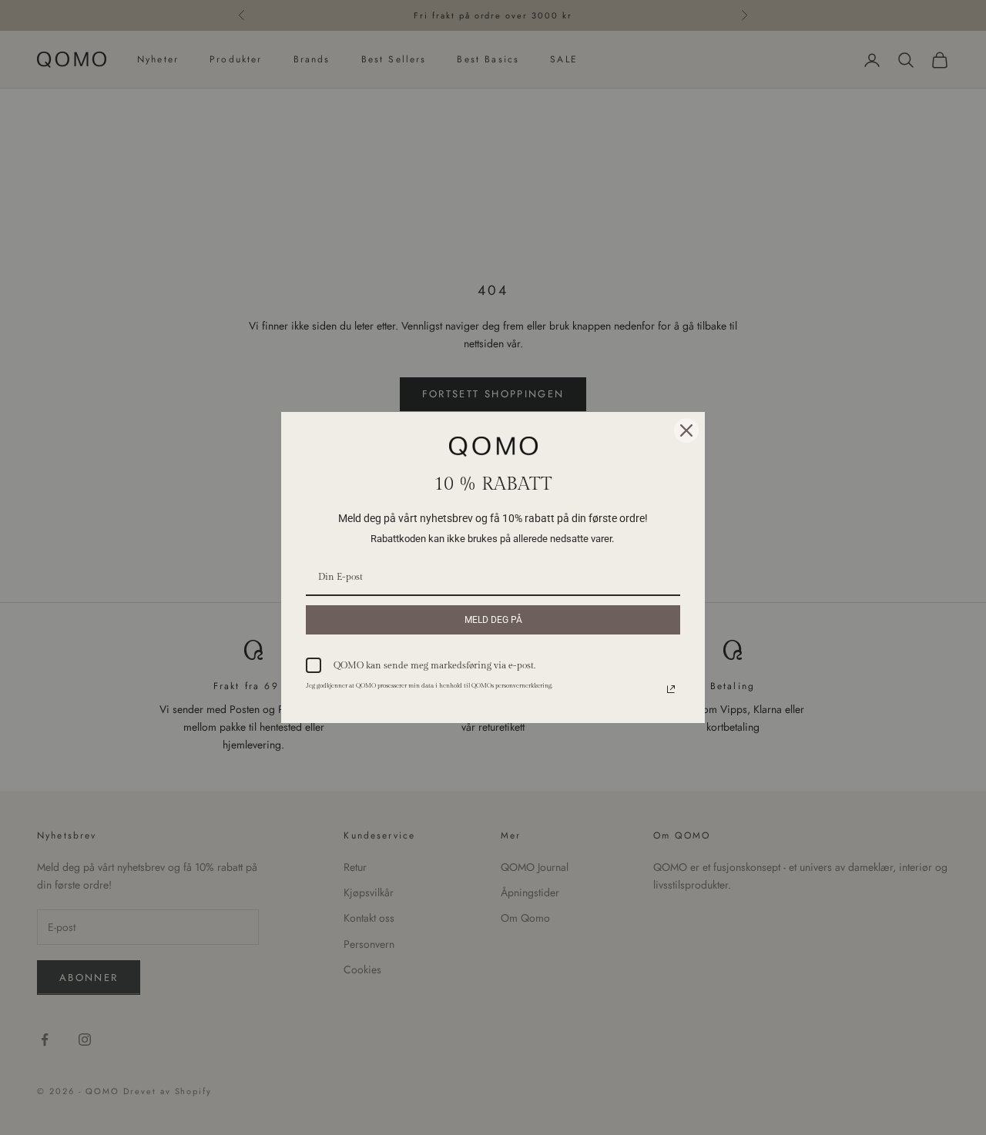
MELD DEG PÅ (493, 619)
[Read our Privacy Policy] (671, 689)
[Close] (686, 430)
